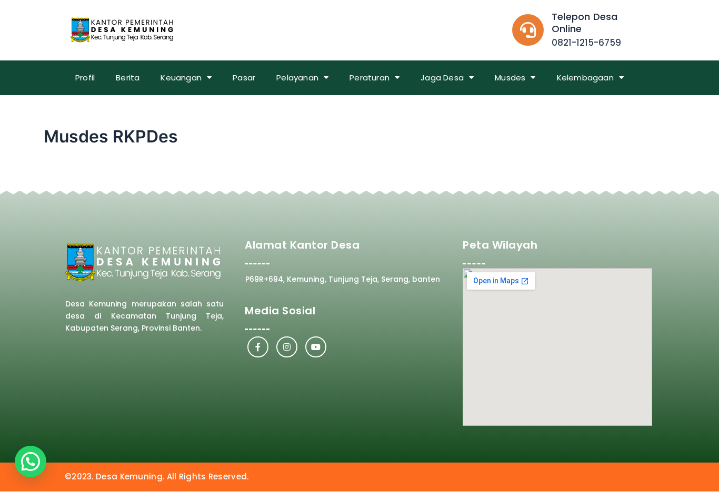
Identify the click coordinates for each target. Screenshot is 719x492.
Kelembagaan (585, 77)
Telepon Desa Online (584, 22)
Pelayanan (297, 77)
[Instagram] (286, 346)
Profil (85, 77)
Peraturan (369, 77)
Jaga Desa (442, 77)
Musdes (510, 77)
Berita (127, 77)
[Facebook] (257, 346)
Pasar (244, 77)
